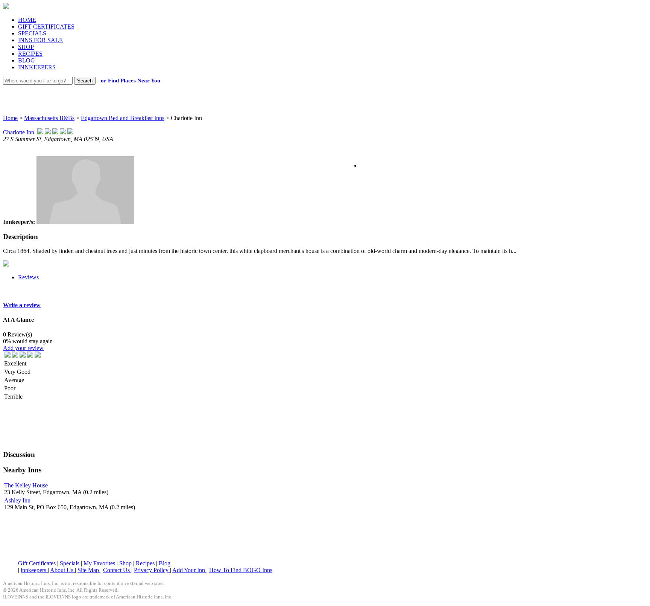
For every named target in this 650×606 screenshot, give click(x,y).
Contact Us (117, 570)
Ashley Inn (17, 500)
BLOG (26, 60)
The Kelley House (26, 485)
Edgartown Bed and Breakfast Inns (122, 118)
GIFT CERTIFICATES (46, 26)
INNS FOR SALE (40, 40)
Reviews (28, 277)
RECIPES (30, 53)
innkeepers (34, 570)
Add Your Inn (189, 570)
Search (85, 81)
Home (10, 118)
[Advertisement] (318, 92)
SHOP (26, 47)
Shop (126, 563)
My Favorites (100, 563)
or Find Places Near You (130, 81)
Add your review (23, 348)
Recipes (146, 563)
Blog (163, 563)
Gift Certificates (37, 563)
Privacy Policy (152, 570)
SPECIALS (32, 33)
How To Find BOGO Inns (240, 570)
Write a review (22, 305)
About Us (62, 570)
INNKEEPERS (37, 67)
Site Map (88, 570)
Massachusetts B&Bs (49, 118)
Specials (70, 563)
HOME (27, 20)
